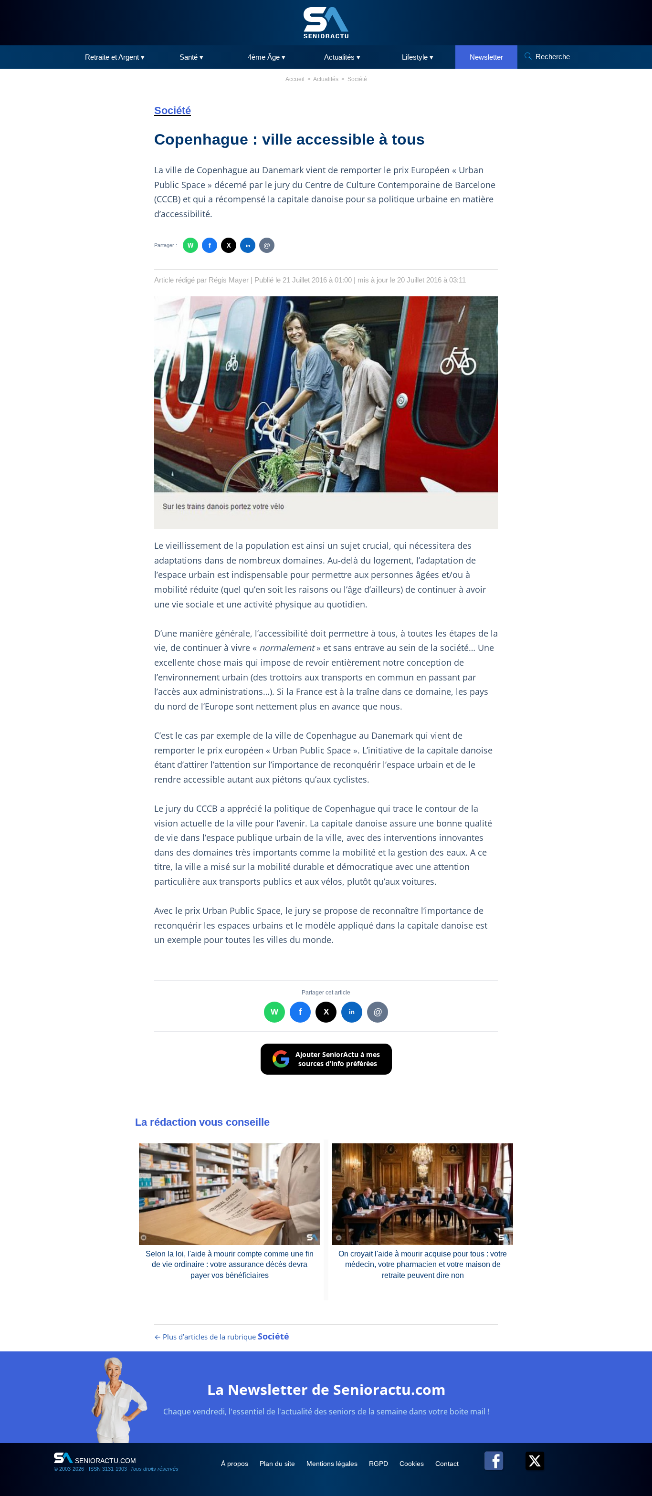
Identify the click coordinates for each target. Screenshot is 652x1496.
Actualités (325, 79)
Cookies (413, 1463)
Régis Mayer (229, 280)
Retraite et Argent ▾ (115, 57)
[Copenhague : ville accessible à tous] (326, 412)
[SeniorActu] (326, 22)
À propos (235, 1463)
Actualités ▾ (342, 57)
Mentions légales (332, 1463)
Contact (447, 1463)
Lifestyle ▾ (417, 57)
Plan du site (278, 1463)
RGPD (379, 1463)
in (248, 245)
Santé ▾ (191, 57)
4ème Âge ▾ (266, 57)
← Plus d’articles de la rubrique (221, 1336)
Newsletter (486, 57)
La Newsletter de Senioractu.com (326, 1389)
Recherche (553, 56)
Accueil (295, 79)
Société (357, 79)
